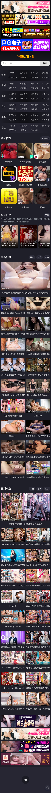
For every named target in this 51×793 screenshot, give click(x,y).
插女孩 (12, 125)
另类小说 (23, 119)
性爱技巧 (45, 119)
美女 (32, 257)
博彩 (3, 74)
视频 (3, 85)
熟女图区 (34, 109)
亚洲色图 (23, 104)
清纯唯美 (23, 109)
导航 (3, 127)
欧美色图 (34, 104)
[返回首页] (47, 787)
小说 (3, 117)
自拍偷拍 (23, 83)
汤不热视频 (45, 125)
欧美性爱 (45, 94)
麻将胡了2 (12, 77)
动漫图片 (45, 104)
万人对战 (34, 73)
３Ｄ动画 (45, 83)
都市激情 (12, 115)
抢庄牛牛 (45, 77)
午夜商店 (23, 125)
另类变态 (45, 98)
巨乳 (39, 257)
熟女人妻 (12, 88)
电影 (3, 95)
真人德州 (23, 73)
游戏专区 (45, 73)
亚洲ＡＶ (12, 83)
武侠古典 (45, 115)
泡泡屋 (23, 130)
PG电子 (13, 73)
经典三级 (23, 98)
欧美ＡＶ (34, 83)
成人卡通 (34, 94)
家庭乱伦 (23, 115)
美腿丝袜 (12, 109)
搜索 (45, 63)
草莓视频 (34, 125)
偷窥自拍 (12, 104)
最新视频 (6, 257)
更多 (47, 257)
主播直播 (34, 88)
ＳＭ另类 (45, 88)
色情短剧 (34, 130)
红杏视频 (12, 130)
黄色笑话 (34, 119)
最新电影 (6, 488)
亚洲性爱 (12, 94)
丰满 (32, 488)
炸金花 (23, 77)
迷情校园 (12, 119)
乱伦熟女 (34, 98)
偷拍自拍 (23, 94)
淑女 (39, 488)
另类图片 (45, 109)
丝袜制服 (23, 88)
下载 (47, 215)
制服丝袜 (12, 98)
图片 (3, 106)
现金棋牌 (34, 77)
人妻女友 (34, 115)
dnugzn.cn (25, 56)
